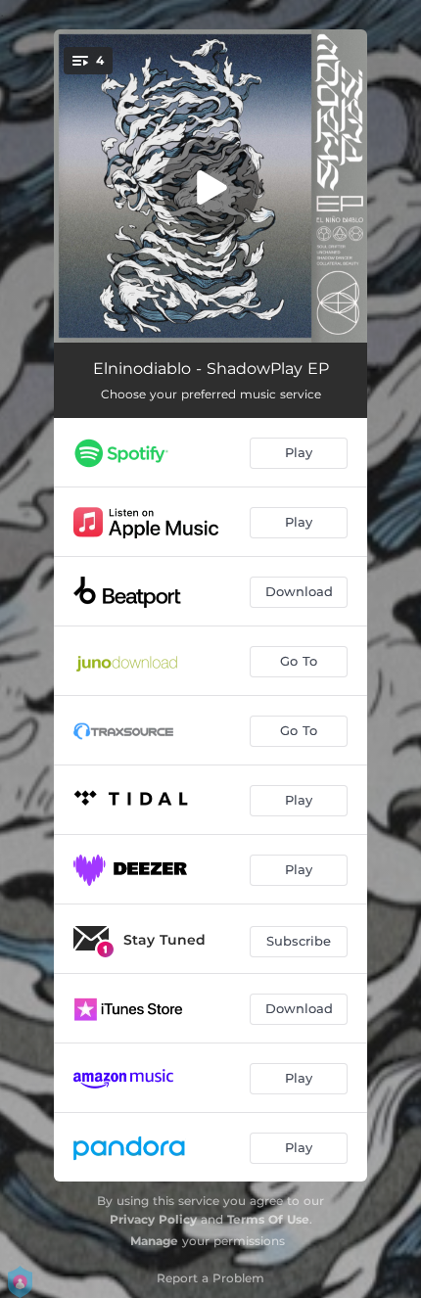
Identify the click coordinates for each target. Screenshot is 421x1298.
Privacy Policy (153, 1219)
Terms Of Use (268, 1219)
